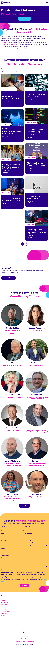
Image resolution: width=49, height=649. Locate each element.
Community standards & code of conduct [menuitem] (24, 641)
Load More (25, 505)
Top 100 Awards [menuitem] (5, 606)
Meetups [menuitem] (3, 615)
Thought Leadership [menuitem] (5, 619)
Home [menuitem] (2, 599)
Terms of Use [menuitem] (24, 639)
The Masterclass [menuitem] (5, 608)
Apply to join (24, 18)
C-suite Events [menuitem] (4, 604)
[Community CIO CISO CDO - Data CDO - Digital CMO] (10, 70)
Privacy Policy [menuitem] (24, 636)
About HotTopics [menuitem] (5, 602)
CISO (28, 127)
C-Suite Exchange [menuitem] (5, 611)
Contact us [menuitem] (3, 600)
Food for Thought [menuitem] (5, 610)
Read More (5, 104)
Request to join (8, 278)
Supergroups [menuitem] (4, 617)
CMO (3, 93)
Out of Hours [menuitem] (4, 613)
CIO (3, 129)
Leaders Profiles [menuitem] (4, 620)
